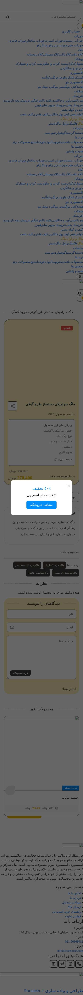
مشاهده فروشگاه (41, 504)
